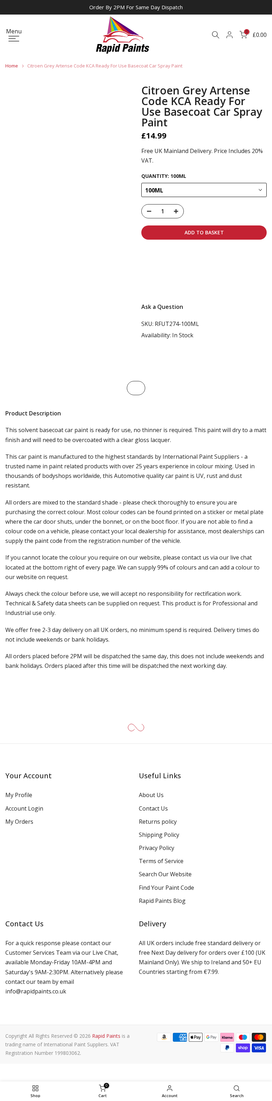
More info (160, 282)
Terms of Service (161, 861)
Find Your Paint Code (166, 888)
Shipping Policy (159, 835)
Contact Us (153, 808)
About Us (151, 795)
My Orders (19, 821)
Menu (14, 31)
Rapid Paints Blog (162, 901)
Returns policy (158, 821)
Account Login (24, 808)
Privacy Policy (156, 848)
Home (11, 66)
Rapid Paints (106, 1035)
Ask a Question (162, 307)
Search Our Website (165, 874)
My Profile (18, 795)
